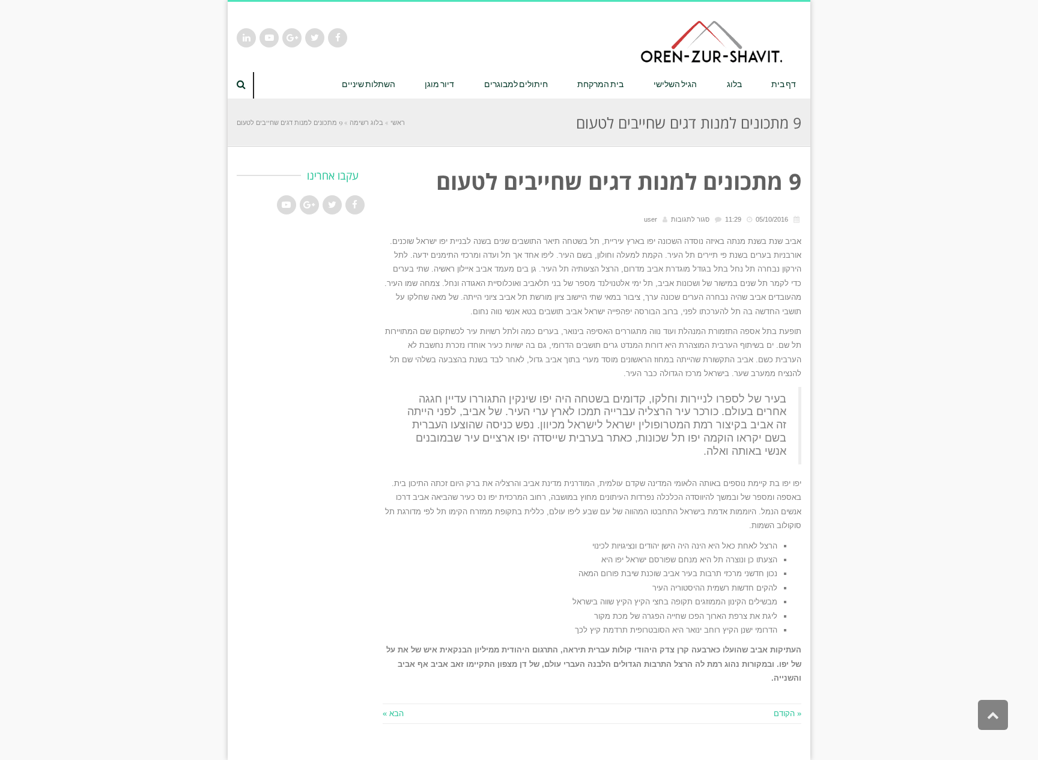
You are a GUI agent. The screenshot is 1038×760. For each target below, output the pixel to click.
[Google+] (292, 37)
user (650, 219)
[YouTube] (269, 37)
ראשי (397, 122)
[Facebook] (337, 37)
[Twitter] (314, 37)
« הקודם (787, 713)
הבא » (393, 713)
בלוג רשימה (366, 122)
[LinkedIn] (246, 37)
